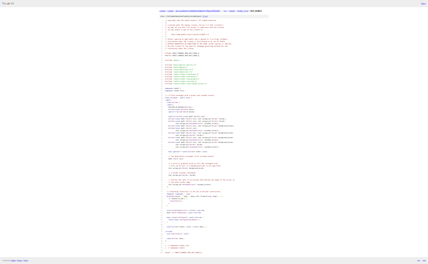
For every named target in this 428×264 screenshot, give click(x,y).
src (225, 10)
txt (418, 260)
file (205, 16)
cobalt (162, 10)
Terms (25, 260)
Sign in (423, 3)
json (424, 260)
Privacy (19, 260)
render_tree (242, 10)
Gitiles (13, 260)
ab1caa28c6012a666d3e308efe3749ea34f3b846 (197, 10)
